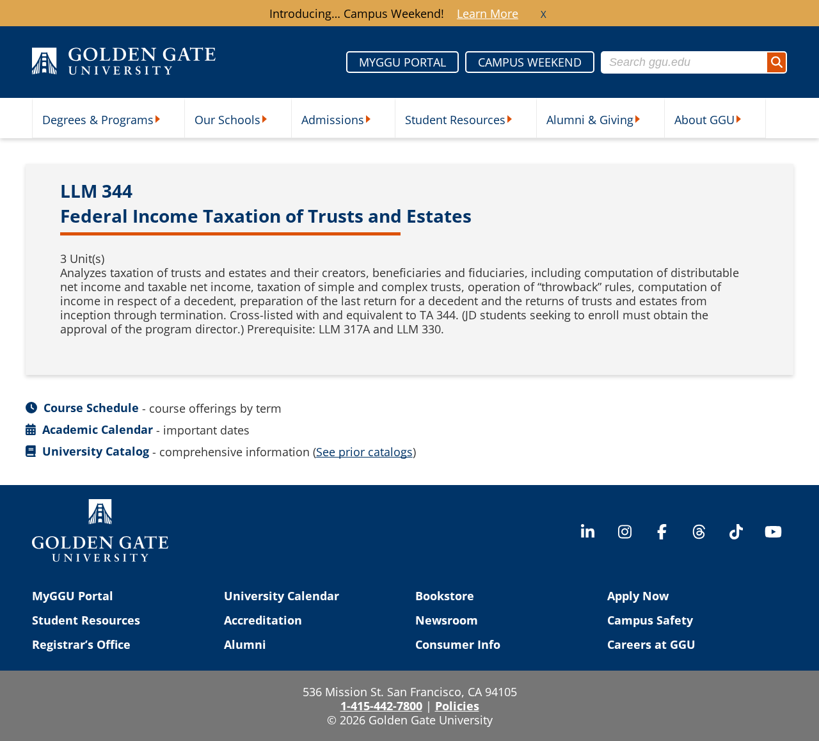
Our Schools (227, 119)
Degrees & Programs (98, 119)
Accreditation (263, 620)
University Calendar (281, 595)
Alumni (245, 644)
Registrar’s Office (81, 644)
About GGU (704, 119)
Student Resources (455, 119)
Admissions (332, 119)
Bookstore (444, 595)
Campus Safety (650, 620)
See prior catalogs (364, 451)
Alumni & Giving (589, 119)
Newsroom (446, 620)
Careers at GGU (651, 644)
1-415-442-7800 (381, 705)
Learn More (487, 13)
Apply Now (638, 595)
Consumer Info (457, 644)
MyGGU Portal (72, 595)
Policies (457, 705)
